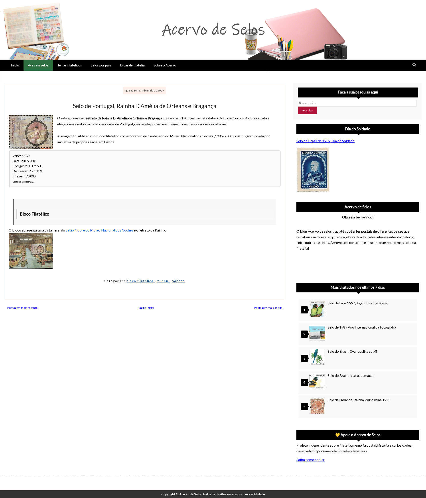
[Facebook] (336, 265)
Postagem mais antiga (268, 307)
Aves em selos (38, 65)
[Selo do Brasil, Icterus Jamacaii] (318, 381)
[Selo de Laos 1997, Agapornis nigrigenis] (318, 309)
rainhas (178, 281)
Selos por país (101, 65)
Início (15, 65)
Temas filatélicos (69, 65)
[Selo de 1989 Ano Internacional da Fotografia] (318, 333)
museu (163, 281)
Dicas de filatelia (132, 65)
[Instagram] (302, 265)
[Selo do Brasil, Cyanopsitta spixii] (318, 357)
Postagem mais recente (22, 307)
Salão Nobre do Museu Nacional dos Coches (99, 230)
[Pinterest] (313, 265)
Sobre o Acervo (165, 65)
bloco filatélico (140, 281)
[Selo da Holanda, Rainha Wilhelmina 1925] (318, 406)
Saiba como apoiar (310, 459)
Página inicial (146, 307)
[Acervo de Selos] (325, 260)
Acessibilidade (255, 494)
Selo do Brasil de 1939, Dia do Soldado (325, 141)
